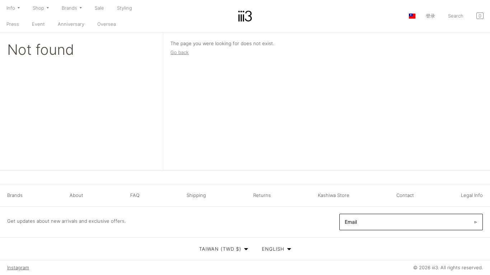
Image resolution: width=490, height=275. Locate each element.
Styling (124, 8)
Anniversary (71, 24)
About (76, 195)
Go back (179, 52)
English (273, 249)
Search (455, 16)
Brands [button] (69, 8)
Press (12, 24)
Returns (262, 195)
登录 (430, 16)
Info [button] (10, 8)
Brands (15, 195)
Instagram (18, 267)
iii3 (435, 267)
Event (38, 24)
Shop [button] (38, 8)
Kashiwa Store (333, 195)
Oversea (106, 24)
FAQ (135, 195)
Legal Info (472, 195)
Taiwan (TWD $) (220, 249)
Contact (405, 195)
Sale (99, 8)
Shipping (196, 195)
